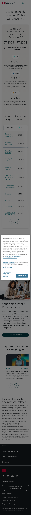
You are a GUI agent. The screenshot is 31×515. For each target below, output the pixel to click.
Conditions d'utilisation (9, 262)
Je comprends (22, 275)
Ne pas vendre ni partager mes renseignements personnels (7, 274)
